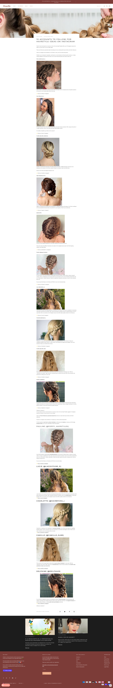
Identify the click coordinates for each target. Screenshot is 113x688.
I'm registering (100, 682)
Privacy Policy (106, 659)
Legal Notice (106, 666)
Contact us (78, 657)
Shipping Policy (107, 662)
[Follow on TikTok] (15, 678)
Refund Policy (106, 661)
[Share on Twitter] (64, 611)
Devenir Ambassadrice (80, 666)
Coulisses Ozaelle (29, 636)
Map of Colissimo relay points (81, 664)
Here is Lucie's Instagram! (42, 498)
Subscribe (47, 673)
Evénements (78, 662)
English (99, 6)
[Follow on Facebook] (3, 678)
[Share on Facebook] (60, 611)
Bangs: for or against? (66, 637)
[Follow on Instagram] (6, 678)
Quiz (77, 661)
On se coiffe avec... (49, 36)
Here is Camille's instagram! (43, 568)
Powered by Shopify (57, 683)
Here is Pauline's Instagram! (43, 463)
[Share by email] (74, 611)
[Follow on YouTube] (12, 678)
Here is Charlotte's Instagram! (42, 532)
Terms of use (106, 664)
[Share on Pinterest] (69, 611)
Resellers (78, 659)
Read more (27, 647)
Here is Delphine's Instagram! (43, 603)
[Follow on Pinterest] (9, 678)
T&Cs (105, 657)
